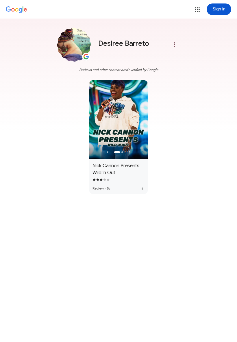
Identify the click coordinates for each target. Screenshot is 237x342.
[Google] (16, 9)
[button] (197, 9)
